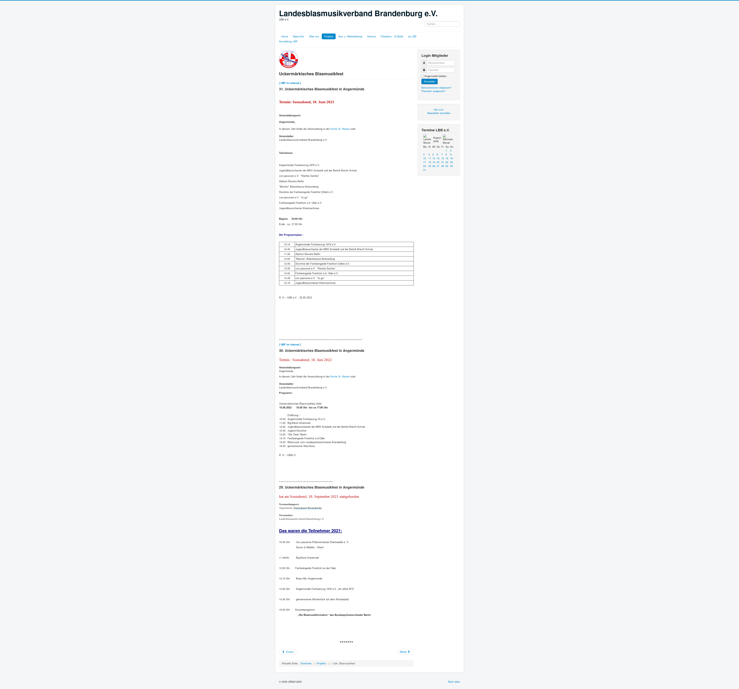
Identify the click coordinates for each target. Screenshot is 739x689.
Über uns (314, 36)
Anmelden (429, 81)
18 (429, 162)
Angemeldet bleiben (435, 76)
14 (442, 158)
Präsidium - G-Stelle (392, 36)
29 (447, 166)
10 (424, 158)
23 (451, 162)
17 (424, 162)
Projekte (328, 36)
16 (451, 158)
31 (424, 170)
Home (284, 36)
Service (371, 36)
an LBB (412, 36)
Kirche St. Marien (339, 128)
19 (433, 162)
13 (438, 158)
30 (451, 166)
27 (438, 166)
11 (429, 158)
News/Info (298, 36)
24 (424, 166)
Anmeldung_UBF (288, 41)
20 (438, 162)
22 (447, 162)
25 (429, 166)
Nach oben (454, 681)
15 (447, 158)
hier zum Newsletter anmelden (439, 111)
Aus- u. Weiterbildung (350, 36)
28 (442, 166)
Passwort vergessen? (433, 91)
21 (442, 162)
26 (433, 166)
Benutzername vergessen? (436, 87)
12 (433, 158)
